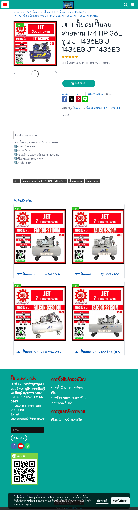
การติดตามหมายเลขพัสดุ (69, 398)
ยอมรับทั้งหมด (120, 500)
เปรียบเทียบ (97, 94)
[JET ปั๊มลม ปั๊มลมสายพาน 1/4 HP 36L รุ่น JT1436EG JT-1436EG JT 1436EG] (35, 43)
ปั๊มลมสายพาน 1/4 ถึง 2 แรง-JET (103, 107)
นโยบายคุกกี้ (25, 504)
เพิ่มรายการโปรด (73, 94)
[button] (124, 5)
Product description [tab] (26, 135)
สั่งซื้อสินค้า (80, 83)
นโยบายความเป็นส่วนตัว (79, 500)
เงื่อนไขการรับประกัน (66, 419)
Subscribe (19, 438)
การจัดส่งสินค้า (62, 403)
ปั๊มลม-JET (78, 107)
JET (73, 115)
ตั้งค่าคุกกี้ (102, 500)
